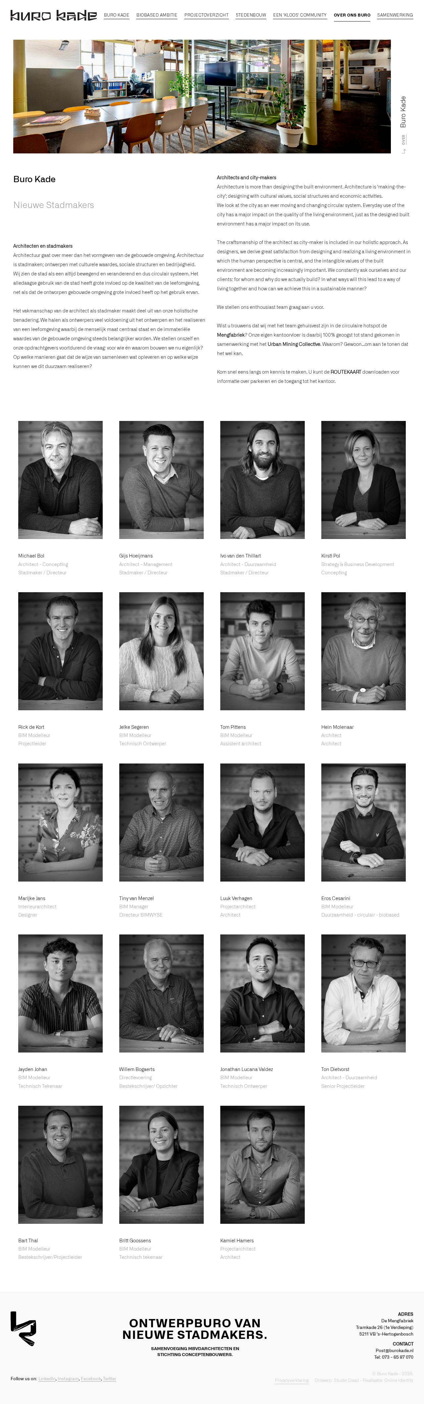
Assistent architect (240, 744)
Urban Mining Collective (294, 344)
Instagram (68, 1379)
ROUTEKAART (346, 372)
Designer (27, 915)
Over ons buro (352, 15)
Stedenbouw (251, 15)
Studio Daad (346, 1381)
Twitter (109, 1379)
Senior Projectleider (343, 1086)
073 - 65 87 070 (397, 1357)
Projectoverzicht (207, 15)
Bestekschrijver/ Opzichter (148, 1086)
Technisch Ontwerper (142, 744)
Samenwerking (395, 15)
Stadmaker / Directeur (42, 573)
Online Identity (398, 1381)
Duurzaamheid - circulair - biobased (360, 915)
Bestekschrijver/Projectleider (50, 1257)
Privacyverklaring (292, 1381)
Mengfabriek (231, 335)
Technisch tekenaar (141, 1257)
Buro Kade (117, 15)
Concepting (334, 573)
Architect (331, 744)
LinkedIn (47, 1379)
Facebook (91, 1379)
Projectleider (32, 744)
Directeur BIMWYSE (141, 915)
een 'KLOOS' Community (300, 15)
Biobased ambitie (156, 15)
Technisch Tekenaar (40, 1086)
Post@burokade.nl (394, 1351)
